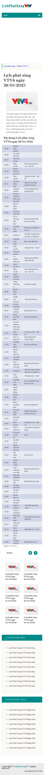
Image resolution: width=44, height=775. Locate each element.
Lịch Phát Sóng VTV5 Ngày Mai (22, 729)
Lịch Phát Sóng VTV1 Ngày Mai (22, 710)
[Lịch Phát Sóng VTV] (17, 5)
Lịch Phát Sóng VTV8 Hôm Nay (22, 681)
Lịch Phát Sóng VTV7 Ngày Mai (22, 748)
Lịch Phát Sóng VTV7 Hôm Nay (22, 676)
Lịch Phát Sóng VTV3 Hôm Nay (22, 657)
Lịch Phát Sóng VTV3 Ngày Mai (22, 719)
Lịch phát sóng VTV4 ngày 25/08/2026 (12, 620)
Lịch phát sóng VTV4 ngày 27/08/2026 (12, 598)
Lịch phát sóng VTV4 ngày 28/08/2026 (30, 576)
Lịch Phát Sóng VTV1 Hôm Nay (22, 648)
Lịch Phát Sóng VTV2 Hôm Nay (22, 652)
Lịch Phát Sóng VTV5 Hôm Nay (22, 667)
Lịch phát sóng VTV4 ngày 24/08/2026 (30, 620)
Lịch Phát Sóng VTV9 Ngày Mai (22, 743)
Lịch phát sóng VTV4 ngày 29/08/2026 (12, 576)
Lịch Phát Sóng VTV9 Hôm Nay (22, 686)
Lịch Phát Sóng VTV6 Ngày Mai (22, 733)
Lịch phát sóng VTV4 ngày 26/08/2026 (30, 598)
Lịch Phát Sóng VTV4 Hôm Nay (22, 662)
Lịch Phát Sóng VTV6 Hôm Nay (22, 671)
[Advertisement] (22, 41)
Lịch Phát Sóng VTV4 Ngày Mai (22, 724)
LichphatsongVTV (21, 766)
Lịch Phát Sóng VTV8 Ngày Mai (22, 738)
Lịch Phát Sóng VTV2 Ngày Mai (22, 714)
